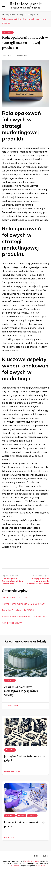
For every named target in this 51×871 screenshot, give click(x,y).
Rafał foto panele (26, 4)
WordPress (40, 865)
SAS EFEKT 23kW (12, 622)
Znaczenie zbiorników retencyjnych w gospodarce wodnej (21, 691)
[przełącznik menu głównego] (3, 6)
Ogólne (32, 815)
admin (9, 55)
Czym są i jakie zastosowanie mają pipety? (25, 824)
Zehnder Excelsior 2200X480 (18, 610)
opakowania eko (11, 200)
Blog (45, 856)
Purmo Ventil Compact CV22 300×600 (23, 603)
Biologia (8, 32)
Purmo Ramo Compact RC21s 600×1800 (24, 616)
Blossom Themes (12, 865)
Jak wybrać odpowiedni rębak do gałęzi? (24, 758)
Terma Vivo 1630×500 (14, 597)
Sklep (37, 856)
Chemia (21, 815)
